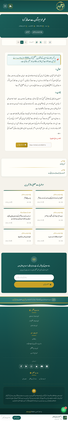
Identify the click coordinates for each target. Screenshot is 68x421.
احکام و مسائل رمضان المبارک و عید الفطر (25, 213)
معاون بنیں (24, 379)
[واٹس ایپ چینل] (31, 366)
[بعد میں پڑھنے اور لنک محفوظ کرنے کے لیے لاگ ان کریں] (45, 42)
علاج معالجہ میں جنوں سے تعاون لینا (24, 237)
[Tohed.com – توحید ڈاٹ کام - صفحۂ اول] (60, 6)
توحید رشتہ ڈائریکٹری (34, 326)
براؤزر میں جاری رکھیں (6, 418)
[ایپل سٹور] (36, 366)
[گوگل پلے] (26, 366)
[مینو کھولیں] (5, 6)
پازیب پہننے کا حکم (27, 198)
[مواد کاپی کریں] (36, 42)
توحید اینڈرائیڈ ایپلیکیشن (34, 348)
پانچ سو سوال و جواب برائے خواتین (37, 32)
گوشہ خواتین (27, 32)
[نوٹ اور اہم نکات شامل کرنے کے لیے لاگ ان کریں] (50, 42)
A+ (18, 42)
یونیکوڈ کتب (34, 339)
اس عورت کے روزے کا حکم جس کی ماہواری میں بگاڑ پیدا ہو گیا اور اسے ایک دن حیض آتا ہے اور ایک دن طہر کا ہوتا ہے (19, 217)
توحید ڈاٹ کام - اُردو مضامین (34, 316)
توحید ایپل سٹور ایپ (34, 353)
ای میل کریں (15, 300)
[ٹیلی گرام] (47, 366)
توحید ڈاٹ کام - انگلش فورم (34, 321)
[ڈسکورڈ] (42, 366)
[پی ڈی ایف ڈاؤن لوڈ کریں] (41, 42)
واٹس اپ (24, 300)
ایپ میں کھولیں (16, 418)
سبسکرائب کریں (46, 284)
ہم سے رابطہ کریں (42, 379)
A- (25, 42)
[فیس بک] (21, 366)
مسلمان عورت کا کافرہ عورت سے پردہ (55, 237)
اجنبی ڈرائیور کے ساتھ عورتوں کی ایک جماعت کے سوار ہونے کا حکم (50, 198)
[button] (63, 409)
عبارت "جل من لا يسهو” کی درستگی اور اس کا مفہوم (54, 216)
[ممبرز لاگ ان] (10, 6)
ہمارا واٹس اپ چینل (32, 379)
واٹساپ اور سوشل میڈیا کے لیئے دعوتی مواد (34, 344)
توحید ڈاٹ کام (28, 412)
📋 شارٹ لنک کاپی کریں (21, 145)
